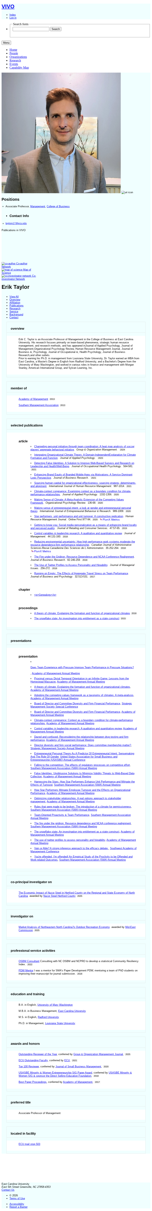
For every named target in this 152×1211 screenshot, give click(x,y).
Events (14, 64)
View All (14, 296)
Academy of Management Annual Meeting (56, 673)
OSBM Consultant (29, 961)
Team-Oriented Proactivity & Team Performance (61, 814)
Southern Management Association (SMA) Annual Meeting (63, 768)
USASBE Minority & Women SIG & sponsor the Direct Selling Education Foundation (75, 1074)
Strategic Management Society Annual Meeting (57, 748)
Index (13, 14)
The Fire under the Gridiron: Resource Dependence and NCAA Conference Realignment (84, 556)
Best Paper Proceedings (33, 1081)
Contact (14, 317)
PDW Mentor (26, 970)
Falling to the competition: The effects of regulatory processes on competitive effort (82, 764)
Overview (15, 299)
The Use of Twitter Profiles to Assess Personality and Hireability (70, 565)
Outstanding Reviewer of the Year (38, 1054)
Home (13, 49)
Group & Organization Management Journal (98, 1054)
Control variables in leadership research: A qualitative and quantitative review (78, 533)
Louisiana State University (60, 1023)
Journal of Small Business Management (78, 1066)
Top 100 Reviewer (29, 1066)
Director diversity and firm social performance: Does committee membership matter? (82, 745)
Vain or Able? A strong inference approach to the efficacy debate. (71, 848)
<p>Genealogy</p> (45, 594)
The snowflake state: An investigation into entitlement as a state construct (76, 618)
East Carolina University (72, 1010)
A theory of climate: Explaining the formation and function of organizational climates (82, 613)
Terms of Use (17, 1198)
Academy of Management (33, 399)
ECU (67, 1060)
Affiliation (15, 302)
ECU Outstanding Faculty (33, 1060)
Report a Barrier (19, 1206)
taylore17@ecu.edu (16, 223)
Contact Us (8, 1189)
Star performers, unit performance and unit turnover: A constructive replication (78, 516)
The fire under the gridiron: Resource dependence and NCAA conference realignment (82, 823)
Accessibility (17, 1203)
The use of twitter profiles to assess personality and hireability (69, 839)
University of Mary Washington (55, 1004)
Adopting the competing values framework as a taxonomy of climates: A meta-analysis (83, 695)
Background (16, 314)
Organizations (18, 57)
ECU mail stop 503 (29, 1144)
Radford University (48, 1017)
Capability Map (19, 67)
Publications (17, 305)
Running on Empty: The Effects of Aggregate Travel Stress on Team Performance (81, 573)
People (14, 53)
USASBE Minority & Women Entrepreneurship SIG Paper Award (55, 1072)
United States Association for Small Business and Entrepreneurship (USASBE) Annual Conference (73, 758)
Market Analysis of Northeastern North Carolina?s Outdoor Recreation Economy (64, 927)
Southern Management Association (39, 405)
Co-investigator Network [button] (19, 277)
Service (14, 311)
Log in (13, 17)
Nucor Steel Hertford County (59, 895)
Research (15, 60)
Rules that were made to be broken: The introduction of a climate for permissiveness (82, 806)
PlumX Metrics (111, 519)
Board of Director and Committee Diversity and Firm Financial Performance (77, 703)
